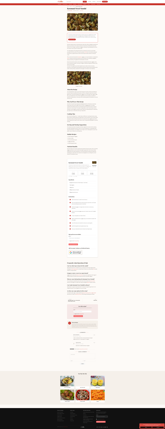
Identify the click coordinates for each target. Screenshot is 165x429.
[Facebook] (97, 427)
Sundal (85, 52)
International (93, 4)
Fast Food (70, 4)
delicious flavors (79, 294)
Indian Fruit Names (59, 419)
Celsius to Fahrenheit (60, 412)
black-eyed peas (74, 269)
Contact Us (71, 419)
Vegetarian (59, 4)
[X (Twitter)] (99, 427)
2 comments (81, 10)
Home (68, 6)
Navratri (74, 6)
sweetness (80, 56)
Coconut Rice (92, 280)
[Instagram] (105, 427)
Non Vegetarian (65, 4)
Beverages (74, 4)
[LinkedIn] (103, 427)
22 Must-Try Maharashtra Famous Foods (88, 412)
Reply (94, 342)
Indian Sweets (80, 4)
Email (70, 236)
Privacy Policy (76, 240)
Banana (88, 282)
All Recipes (89, 1)
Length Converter (59, 416)
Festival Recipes (105, 1)
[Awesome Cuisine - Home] (61, 2)
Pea (93, 269)
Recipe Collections (72, 413)
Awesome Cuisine (66, 426)
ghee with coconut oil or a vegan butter (89, 292)
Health (89, 4)
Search (85, 1)
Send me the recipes (73, 244)
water (68, 58)
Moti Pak (84, 413)
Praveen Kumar (70, 10)
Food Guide (98, 4)
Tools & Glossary (99, 1)
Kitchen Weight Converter (60, 413)
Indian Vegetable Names (60, 420)
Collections (94, 1)
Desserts (84, 4)
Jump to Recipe (72, 39)
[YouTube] (101, 427)
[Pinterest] (107, 427)
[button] (92, 165)
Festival (71, 6)
